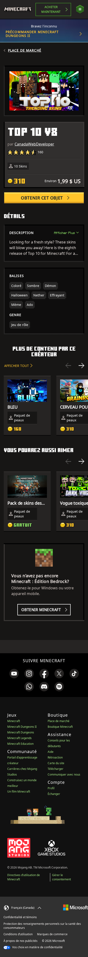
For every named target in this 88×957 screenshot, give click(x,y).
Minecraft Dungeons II (22, 727)
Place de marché (24, 50)
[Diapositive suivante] (81, 365)
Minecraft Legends (19, 738)
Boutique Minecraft (60, 727)
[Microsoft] (75, 907)
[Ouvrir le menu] (80, 9)
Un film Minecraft (18, 791)
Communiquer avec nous (64, 774)
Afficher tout (16, 365)
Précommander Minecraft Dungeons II (32, 34)
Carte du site (56, 763)
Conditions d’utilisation (18, 934)
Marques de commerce (52, 934)
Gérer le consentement (61, 877)
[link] (14, 673)
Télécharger (55, 769)
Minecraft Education (20, 744)
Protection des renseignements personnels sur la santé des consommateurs (42, 926)
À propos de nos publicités (21, 941)
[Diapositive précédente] (68, 365)
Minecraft (13, 721)
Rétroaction (55, 757)
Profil (51, 788)
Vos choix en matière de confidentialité (37, 947)
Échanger (54, 794)
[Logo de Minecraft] (19, 9)
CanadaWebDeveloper (34, 144)
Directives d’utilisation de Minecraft (23, 877)
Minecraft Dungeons (20, 732)
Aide (51, 752)
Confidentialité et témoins (20, 917)
